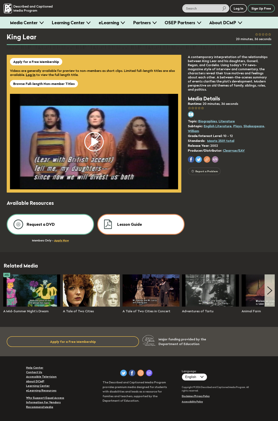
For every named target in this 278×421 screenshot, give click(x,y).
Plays (237, 126)
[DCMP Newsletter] (149, 373)
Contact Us (34, 372)
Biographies (207, 121)
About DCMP (222, 22)
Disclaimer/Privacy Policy (196, 396)
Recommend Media (39, 407)
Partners (142, 22)
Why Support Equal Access (45, 398)
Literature (227, 121)
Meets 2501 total (220, 141)
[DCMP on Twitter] (123, 373)
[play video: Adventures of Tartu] (210, 305)
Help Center (34, 367)
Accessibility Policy (192, 401)
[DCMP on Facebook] (132, 373)
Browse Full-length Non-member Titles (44, 84)
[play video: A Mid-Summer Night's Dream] (31, 305)
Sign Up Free (261, 8)
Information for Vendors (43, 402)
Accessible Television (41, 376)
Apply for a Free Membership (36, 62)
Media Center (24, 22)
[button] (191, 159)
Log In (30, 75)
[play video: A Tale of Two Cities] (91, 305)
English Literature (218, 126)
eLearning (109, 22)
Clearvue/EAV (234, 150)
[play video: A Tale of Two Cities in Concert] (151, 305)
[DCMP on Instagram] (140, 373)
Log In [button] (238, 8)
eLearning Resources (41, 390)
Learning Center (68, 22)
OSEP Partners (180, 22)
